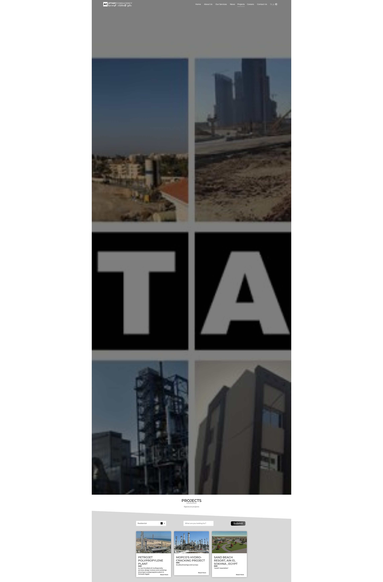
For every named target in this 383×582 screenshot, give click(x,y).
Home (198, 4)
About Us (208, 4)
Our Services (221, 4)
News (232, 4)
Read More (164, 575)
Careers (250, 4)
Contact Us (262, 4)
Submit (238, 523)
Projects (241, 4)
